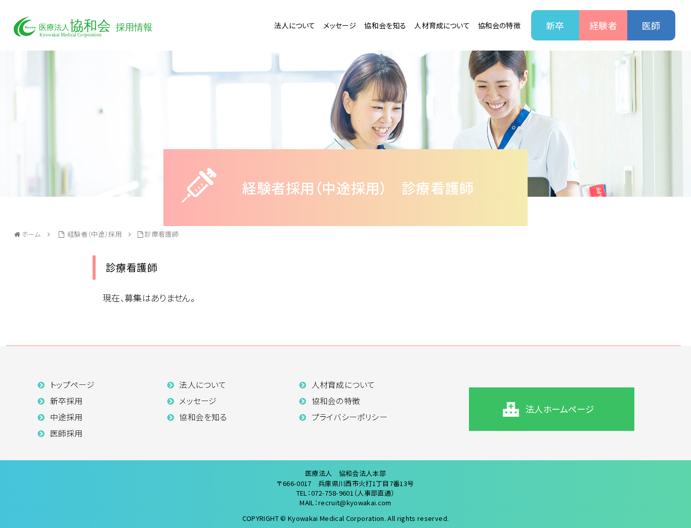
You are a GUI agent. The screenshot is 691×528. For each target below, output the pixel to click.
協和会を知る (385, 25)
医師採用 (66, 433)
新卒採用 (66, 401)
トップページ (72, 384)
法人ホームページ (560, 409)
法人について (294, 25)
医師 (651, 25)
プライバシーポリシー (349, 417)
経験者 (603, 25)
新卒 (555, 25)
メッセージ (339, 25)
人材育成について (441, 25)
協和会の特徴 (499, 25)
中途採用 (66, 417)
